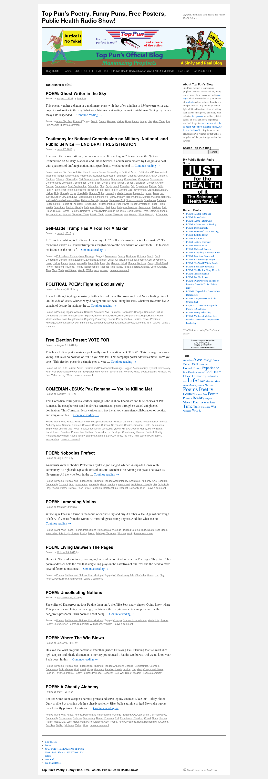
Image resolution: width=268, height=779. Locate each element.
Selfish (59, 725)
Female (71, 189)
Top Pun (81, 98)
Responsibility (151, 721)
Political (102, 203)
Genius (69, 669)
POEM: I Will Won (195, 238)
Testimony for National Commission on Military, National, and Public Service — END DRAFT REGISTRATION (107, 141)
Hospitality (82, 193)
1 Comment (162, 214)
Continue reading (89, 115)
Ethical (98, 315)
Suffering (162, 210)
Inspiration (138, 193)
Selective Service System (93, 210)
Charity (153, 175)
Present (134, 203)
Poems (68, 71)
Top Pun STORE (202, 71)
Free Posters (101, 371)
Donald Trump (66, 259)
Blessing (111, 175)
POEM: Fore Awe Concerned (200, 255)
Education (93, 186)
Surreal (67, 214)
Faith (160, 186)
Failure (153, 186)
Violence (118, 214)
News (95, 172)
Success (129, 322)
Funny (63, 428)
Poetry (119, 319)
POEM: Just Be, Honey (197, 234)
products (190, 101)
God (130, 189)
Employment (112, 186)
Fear (63, 189)
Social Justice (134, 210)
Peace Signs (113, 172)
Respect (104, 266)
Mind (155, 121)
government (140, 189)
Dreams (79, 315)
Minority (132, 263)
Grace (151, 189)
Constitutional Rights (113, 182)
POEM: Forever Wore (196, 245)
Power (125, 203)
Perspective (90, 203)
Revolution (63, 435)
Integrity (152, 371)
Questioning (128, 432)
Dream (102, 121)
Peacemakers (53, 203)
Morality (84, 721)
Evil (133, 186)
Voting (62, 375)
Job (162, 193)
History (120, 121)
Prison (154, 203)
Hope (128, 121)
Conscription (80, 182)
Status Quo (110, 435)
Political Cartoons (123, 421)
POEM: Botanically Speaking (200, 266)
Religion (99, 207)
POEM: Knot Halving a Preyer (200, 259)
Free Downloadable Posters (66, 371)
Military (121, 196)
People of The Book (72, 203)
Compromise (141, 665)
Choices (50, 179)
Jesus (156, 193)
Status (152, 210)
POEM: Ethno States (196, 217)
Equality (112, 259)
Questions (59, 207)
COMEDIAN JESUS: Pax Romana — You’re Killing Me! (99, 389)
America (69, 175)
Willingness (92, 270)
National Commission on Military (63, 200)
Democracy (61, 186)
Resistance (144, 207)
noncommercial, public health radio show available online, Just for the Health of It (202, 126)
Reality (79, 207)
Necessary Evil (117, 200)
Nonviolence (52, 432)
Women (55, 124)
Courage (154, 665)
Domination (157, 425)
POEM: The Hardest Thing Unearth (203, 270)
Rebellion (96, 487)
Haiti (157, 189)
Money (143, 428)
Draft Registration (77, 186)
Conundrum (65, 718)
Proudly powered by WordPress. (202, 769)
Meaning (83, 196)
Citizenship (71, 179)
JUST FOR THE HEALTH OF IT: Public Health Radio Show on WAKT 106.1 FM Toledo (125, 71)
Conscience (156, 179)
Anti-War (77, 172)
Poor (118, 203)
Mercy (113, 196)
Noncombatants (134, 200)
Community (117, 179)
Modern (130, 196)
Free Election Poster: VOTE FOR (77, 340)
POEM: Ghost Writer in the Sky (76, 93)
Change (132, 175)
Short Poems (75, 578)
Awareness (111, 256)
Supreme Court (54, 214)
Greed (113, 315)
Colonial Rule (138, 529)
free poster (88, 371)
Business (122, 175)
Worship (149, 214)
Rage (140, 721)
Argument (118, 665)
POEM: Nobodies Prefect (70, 453)
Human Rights (96, 193)
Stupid (162, 266)
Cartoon (66, 425)
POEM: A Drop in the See (198, 213)
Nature (104, 200)
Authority (50, 425)
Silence (145, 266)
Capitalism (127, 311)
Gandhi (123, 189)
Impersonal (124, 484)
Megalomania (75, 319)
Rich (112, 266)
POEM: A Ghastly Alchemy (72, 686)
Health (86, 172)
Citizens (60, 179)
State (145, 210)
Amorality (99, 311)
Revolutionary (77, 435)
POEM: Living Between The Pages (79, 547)
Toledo (93, 214)
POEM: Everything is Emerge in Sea (203, 252)
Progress (131, 721)
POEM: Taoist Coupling (197, 273)
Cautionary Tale (125, 575)
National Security (90, 200)
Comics (128, 425)
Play (48, 487)
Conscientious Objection (59, 182)
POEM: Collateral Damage (198, 248)
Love (74, 196)
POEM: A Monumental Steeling (201, 224)
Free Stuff (183, 71)
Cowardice (140, 182)
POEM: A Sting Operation (198, 241)
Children (162, 175)
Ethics (106, 315)
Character (143, 175)
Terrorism (77, 214)
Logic (67, 533)
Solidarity (111, 322)
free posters (197, 116)
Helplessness (132, 315)
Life (150, 121)
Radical (70, 207)
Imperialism (94, 428)
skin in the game (117, 210)
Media (92, 196)
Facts (120, 259)
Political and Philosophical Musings (75, 256)
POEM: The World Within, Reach (202, 262)
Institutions (136, 484)
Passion (50, 672)
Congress (143, 179)
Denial (99, 718)
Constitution (94, 182)
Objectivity (163, 484)
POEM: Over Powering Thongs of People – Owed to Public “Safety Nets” (202, 284)
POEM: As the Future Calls (199, 220)
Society (154, 266)
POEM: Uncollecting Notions (74, 592)
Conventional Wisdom (135, 620)
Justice (49, 196)
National (165, 196)
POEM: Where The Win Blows (75, 637)
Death (94, 121)
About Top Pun (64, 121)
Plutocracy (100, 319)
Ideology (112, 484)
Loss (64, 319)
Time (162, 121)
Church (96, 425)
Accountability (140, 368)
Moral (138, 196)
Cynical (153, 368)
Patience (161, 200)
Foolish (142, 259)
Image (143, 121)
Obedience (150, 200)
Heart (164, 189)
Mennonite (102, 196)
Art (114, 575)
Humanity (111, 193)
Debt (157, 256)
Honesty (64, 193)
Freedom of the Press (98, 189)
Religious (111, 207)
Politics (111, 203)
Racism (140, 432)
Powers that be (102, 432)
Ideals (135, 121)
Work (141, 214)
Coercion (105, 179)
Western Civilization (150, 435)
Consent (63, 484)
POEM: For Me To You (197, 277)
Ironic (148, 193)
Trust (54, 270)
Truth (101, 214)
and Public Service (85, 175)
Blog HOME (53, 71)
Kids (96, 263)
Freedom (81, 189)
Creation (151, 182)
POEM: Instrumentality (197, 227)
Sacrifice (90, 435)
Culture (50, 186)
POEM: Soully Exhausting (198, 312)
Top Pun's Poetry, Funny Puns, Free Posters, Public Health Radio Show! (104, 16)
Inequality (82, 263)
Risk (164, 207)
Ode (106, 721)
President (144, 203)
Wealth (81, 270)
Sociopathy (99, 322)
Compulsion (130, 179)
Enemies (124, 186)
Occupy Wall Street (158, 263)
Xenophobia (52, 439)
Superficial (83, 623)
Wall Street (71, 270)
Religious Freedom (127, 207)
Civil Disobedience (89, 179)
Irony (90, 263)
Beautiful (162, 480)
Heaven (111, 121)
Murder (146, 196)
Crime (160, 182)
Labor (57, 196)
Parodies (65, 432)
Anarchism (134, 480)
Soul (116, 672)
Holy (56, 193)
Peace (102, 172)
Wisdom (107, 623)
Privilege (69, 266)
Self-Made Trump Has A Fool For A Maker (87, 228)
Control (129, 182)
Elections (91, 259)
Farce (57, 189)
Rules (49, 210)
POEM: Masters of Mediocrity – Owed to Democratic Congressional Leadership (202, 319)
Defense (77, 718)
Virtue (54, 375)
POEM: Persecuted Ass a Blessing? (203, 231)
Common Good (158, 714)
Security (75, 210)
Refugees (89, 207)
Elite (102, 186)
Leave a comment (70, 124)
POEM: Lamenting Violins (71, 502)
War (126, 214)
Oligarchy (89, 319)
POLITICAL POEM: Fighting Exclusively (85, 284)
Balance (100, 175)
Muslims (155, 196)
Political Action (129, 172)
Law (64, 196)
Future (114, 189)
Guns (155, 718)
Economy (80, 259)
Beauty (121, 256)
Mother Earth (155, 428)
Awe (107, 311)
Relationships (91, 266)
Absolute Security (83, 311)
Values (108, 214)
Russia (57, 210)
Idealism (109, 669)
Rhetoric (156, 207)
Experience (142, 186)
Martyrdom (115, 428)
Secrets (136, 266)
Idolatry (128, 193)
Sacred (65, 210)
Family (49, 189)
